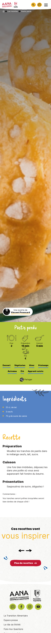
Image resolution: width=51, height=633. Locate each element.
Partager (28, 379)
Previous (21, 550)
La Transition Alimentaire (16, 615)
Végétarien (19, 365)
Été (22, 371)
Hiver (31, 365)
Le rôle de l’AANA (12, 624)
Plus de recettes (23, 563)
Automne (12, 371)
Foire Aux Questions (13, 629)
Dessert (6, 365)
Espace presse (11, 620)
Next (29, 550)
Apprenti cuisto (35, 371)
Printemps (43, 365)
